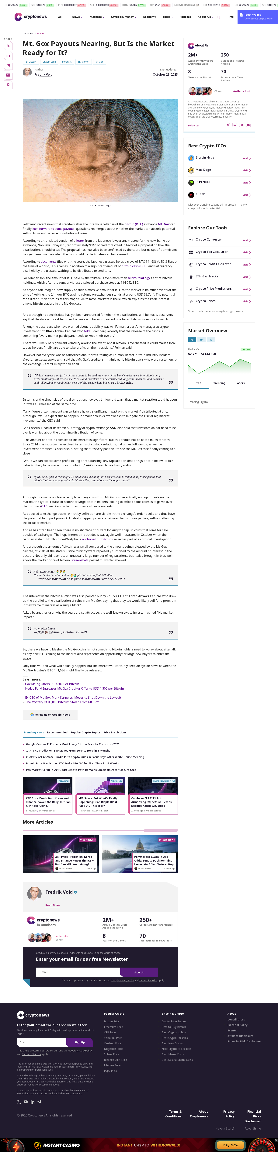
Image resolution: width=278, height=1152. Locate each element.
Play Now (230, 1145)
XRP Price (110, 1032)
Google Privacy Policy (122, 980)
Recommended (57, 732)
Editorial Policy (238, 1025)
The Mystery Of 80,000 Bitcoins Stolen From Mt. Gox (62, 702)
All (59, 17)
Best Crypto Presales (175, 1038)
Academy (149, 17)
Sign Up (139, 972)
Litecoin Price (112, 1065)
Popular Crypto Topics (85, 732)
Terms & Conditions (173, 1114)
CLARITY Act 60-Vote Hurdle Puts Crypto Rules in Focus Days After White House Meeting (85, 757)
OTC (44, 506)
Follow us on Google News (52, 714)
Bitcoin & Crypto (173, 1014)
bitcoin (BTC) (133, 224)
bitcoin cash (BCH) (135, 266)
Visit (245, 158)
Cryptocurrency (122, 17)
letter (80, 240)
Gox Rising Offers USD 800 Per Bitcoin (52, 684)
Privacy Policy (229, 1114)
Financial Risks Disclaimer (253, 1116)
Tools (166, 17)
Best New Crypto (172, 1043)
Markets (96, 17)
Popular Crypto (114, 1014)
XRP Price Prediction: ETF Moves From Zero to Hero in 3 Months (68, 750)
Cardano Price (112, 1043)
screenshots (80, 560)
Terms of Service (148, 980)
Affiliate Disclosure (240, 1036)
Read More (52, 905)
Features (40, 33)
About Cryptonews (199, 1114)
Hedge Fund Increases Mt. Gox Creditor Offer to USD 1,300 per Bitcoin (74, 688)
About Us (204, 17)
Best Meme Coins (173, 1054)
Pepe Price (110, 1070)
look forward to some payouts (53, 229)
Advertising (253, 1128)
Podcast (185, 17)
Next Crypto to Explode (176, 1049)
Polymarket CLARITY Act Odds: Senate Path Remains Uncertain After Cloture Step (81, 770)
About (232, 1014)
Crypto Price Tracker (174, 1021)
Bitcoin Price (112, 1021)
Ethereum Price (113, 1027)
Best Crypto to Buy (174, 1032)
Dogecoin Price (113, 1049)
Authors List (241, 91)
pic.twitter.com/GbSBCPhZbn (95, 575)
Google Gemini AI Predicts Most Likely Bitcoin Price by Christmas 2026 (72, 744)
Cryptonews (28, 33)
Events (232, 1030)
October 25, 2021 (112, 579)
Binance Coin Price (115, 1059)
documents (48, 261)
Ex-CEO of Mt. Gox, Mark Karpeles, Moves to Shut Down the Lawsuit (73, 697)
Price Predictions (115, 732)
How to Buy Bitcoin (174, 1027)
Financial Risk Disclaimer (244, 1041)
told (87, 331)
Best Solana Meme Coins (177, 1059)
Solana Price (111, 1054)
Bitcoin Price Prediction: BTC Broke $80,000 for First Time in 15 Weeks (72, 763)
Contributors (236, 1019)
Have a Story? (225, 1128)
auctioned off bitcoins (97, 539)
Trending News (34, 732)
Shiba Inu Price (113, 1038)
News (76, 17)
